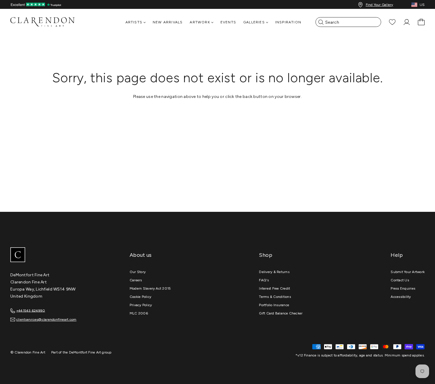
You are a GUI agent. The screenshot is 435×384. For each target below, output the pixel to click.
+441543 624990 (30, 310)
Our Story (138, 272)
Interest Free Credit (274, 288)
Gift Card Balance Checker (280, 313)
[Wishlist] (392, 22)
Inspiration (288, 22)
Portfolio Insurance (274, 305)
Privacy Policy (141, 305)
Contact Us (400, 280)
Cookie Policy (140, 297)
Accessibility (401, 297)
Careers (136, 280)
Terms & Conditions (275, 297)
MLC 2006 (139, 313)
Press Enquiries (403, 288)
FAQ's (264, 280)
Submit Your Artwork (408, 272)
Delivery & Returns (274, 272)
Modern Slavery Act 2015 (150, 288)
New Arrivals (168, 22)
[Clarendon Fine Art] (54, 255)
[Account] (406, 22)
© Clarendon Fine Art (27, 352)
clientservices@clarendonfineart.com (46, 319)
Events (228, 22)
